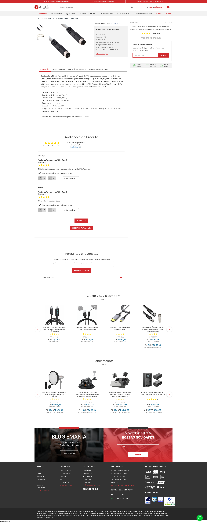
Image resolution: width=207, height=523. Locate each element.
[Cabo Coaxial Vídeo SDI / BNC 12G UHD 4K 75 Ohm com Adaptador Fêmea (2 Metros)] (152, 315)
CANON (39, 473)
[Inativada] (148, 500)
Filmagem (72, 14)
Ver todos (43, 14)
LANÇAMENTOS (65, 473)
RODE (38, 482)
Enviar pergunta (81, 271)
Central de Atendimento (120, 470)
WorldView (134, 22)
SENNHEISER (41, 488)
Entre (150, 7)
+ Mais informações (102, 54)
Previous (37, 329)
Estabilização (108, 14)
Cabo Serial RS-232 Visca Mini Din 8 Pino (58, 76)
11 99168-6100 (121, 499)
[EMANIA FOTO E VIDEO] (38, 19)
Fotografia (58, 14)
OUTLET (62, 479)
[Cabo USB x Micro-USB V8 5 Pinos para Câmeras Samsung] (87, 315)
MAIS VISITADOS (65, 470)
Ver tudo (103, 299)
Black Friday (87, 482)
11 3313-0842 (120, 495)
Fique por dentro (69, 453)
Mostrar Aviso (5, 522)
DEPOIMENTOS (87, 473)
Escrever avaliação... (81, 228)
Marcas (159, 14)
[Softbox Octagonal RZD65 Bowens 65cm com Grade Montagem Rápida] (54, 380)
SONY (38, 470)
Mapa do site (87, 476)
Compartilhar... (71, 178)
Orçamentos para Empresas (124, 485)
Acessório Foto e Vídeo (144, 14)
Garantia (114, 482)
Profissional (74, 147)
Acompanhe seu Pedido (119, 473)
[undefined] (69, 43)
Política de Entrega (118, 479)
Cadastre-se (158, 7)
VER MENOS (81, 221)
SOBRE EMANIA (87, 470)
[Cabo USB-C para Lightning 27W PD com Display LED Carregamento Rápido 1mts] (54, 315)
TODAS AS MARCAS (43, 491)
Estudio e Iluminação (89, 14)
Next (169, 329)
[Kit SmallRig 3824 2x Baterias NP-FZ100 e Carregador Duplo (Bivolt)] (152, 380)
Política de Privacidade (91, 485)
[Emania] (41, 7)
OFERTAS (63, 476)
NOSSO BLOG (87, 479)
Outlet (168, 14)
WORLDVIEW (41, 485)
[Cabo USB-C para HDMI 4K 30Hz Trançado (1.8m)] (120, 315)
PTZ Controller (75, 108)
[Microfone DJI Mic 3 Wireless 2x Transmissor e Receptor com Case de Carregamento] (120, 380)
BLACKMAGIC (41, 479)
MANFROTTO (41, 476)
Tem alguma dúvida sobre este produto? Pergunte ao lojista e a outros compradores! (81, 259)
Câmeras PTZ (59, 108)
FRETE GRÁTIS (64, 482)
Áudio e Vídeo (124, 14)
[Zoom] (40, 28)
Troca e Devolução (118, 476)
